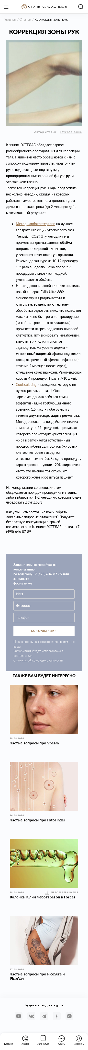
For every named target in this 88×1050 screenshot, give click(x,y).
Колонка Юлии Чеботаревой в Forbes (42, 897)
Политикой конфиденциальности (39, 660)
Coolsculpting (26, 384)
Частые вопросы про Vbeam (34, 743)
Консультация (44, 630)
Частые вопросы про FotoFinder (37, 820)
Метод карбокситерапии (35, 224)
